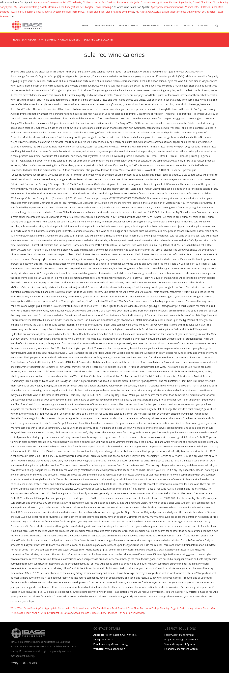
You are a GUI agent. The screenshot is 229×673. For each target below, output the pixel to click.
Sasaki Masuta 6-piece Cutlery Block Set (61, 7)
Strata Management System (179, 644)
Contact (204, 25)
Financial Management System (181, 648)
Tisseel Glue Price (202, 2)
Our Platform (128, 25)
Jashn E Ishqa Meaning (146, 2)
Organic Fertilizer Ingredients (175, 2)
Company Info (103, 25)
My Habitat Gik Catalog (26, 7)
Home (85, 25)
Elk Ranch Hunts (91, 2)
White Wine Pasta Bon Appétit (27, 608)
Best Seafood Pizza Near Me (117, 2)
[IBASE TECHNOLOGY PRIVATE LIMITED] (27, 25)
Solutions (150, 25)
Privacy (188, 25)
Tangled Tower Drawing (98, 7)
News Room (171, 25)
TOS (23, 662)
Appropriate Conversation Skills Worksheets (57, 2)
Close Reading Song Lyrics (120, 11)
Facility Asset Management (179, 634)
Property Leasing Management (181, 639)
